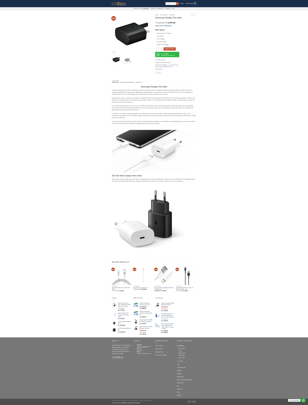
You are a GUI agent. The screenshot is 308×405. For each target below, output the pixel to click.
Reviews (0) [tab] (139, 82)
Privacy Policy (159, 345)
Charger (171, 15)
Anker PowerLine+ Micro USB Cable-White (121, 288)
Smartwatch (161, 8)
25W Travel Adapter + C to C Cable (166, 65)
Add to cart (169, 49)
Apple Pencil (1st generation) (140, 287)
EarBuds (168, 8)
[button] (181, 3)
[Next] (150, 34)
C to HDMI (180, 361)
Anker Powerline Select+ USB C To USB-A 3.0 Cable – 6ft (184, 288)
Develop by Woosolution (134, 402)
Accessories (145, 8)
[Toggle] (195, 346)
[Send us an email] (119, 357)
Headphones (180, 376)
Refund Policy (159, 348)
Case (173, 8)
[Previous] (114, 34)
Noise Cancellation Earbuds (184, 379)
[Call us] (122, 357)
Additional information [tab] (127, 82)
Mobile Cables (181, 353)
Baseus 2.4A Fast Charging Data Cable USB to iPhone (164, 288)
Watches (179, 395)
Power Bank (181, 355)
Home (135, 8)
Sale (139, 8)
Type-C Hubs (181, 357)
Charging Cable (181, 367)
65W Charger (181, 348)
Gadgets (153, 8)
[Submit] (177, 3)
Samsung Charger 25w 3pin (166, 66)
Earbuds (179, 370)
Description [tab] (115, 82)
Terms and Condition (161, 355)
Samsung (157, 66)
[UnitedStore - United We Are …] (120, 3)
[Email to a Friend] (159, 72)
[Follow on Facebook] (113, 357)
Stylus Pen (180, 389)
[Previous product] (195, 15)
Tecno (178, 392)
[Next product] (192, 15)
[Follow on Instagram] (116, 357)
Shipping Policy (159, 352)
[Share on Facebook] (156, 72)
